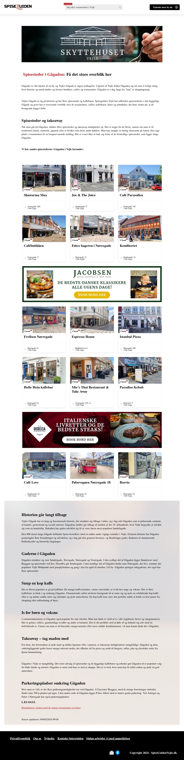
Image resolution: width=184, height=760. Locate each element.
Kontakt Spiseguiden (70, 738)
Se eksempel (68, 4)
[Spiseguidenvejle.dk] (21, 7)
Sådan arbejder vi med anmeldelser (108, 738)
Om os (37, 738)
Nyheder (49, 738)
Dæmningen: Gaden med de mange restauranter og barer (51, 707)
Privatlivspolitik (20, 738)
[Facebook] (117, 752)
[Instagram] (123, 752)
